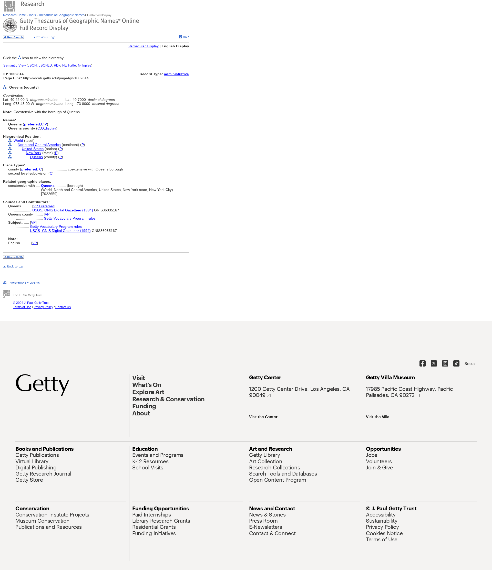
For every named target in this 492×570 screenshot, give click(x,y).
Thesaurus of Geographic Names (61, 15)
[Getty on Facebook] (422, 364)
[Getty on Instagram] (445, 364)
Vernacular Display (143, 46)
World (18, 140)
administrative (176, 74)
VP (47, 214)
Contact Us (63, 307)
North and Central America (39, 145)
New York (33, 153)
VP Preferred (43, 206)
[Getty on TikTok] (456, 364)
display (50, 128)
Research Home (15, 15)
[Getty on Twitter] (434, 364)
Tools (32, 15)
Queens (36, 157)
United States (33, 149)
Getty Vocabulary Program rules (70, 218)
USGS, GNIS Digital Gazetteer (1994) (62, 210)
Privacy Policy (43, 307)
